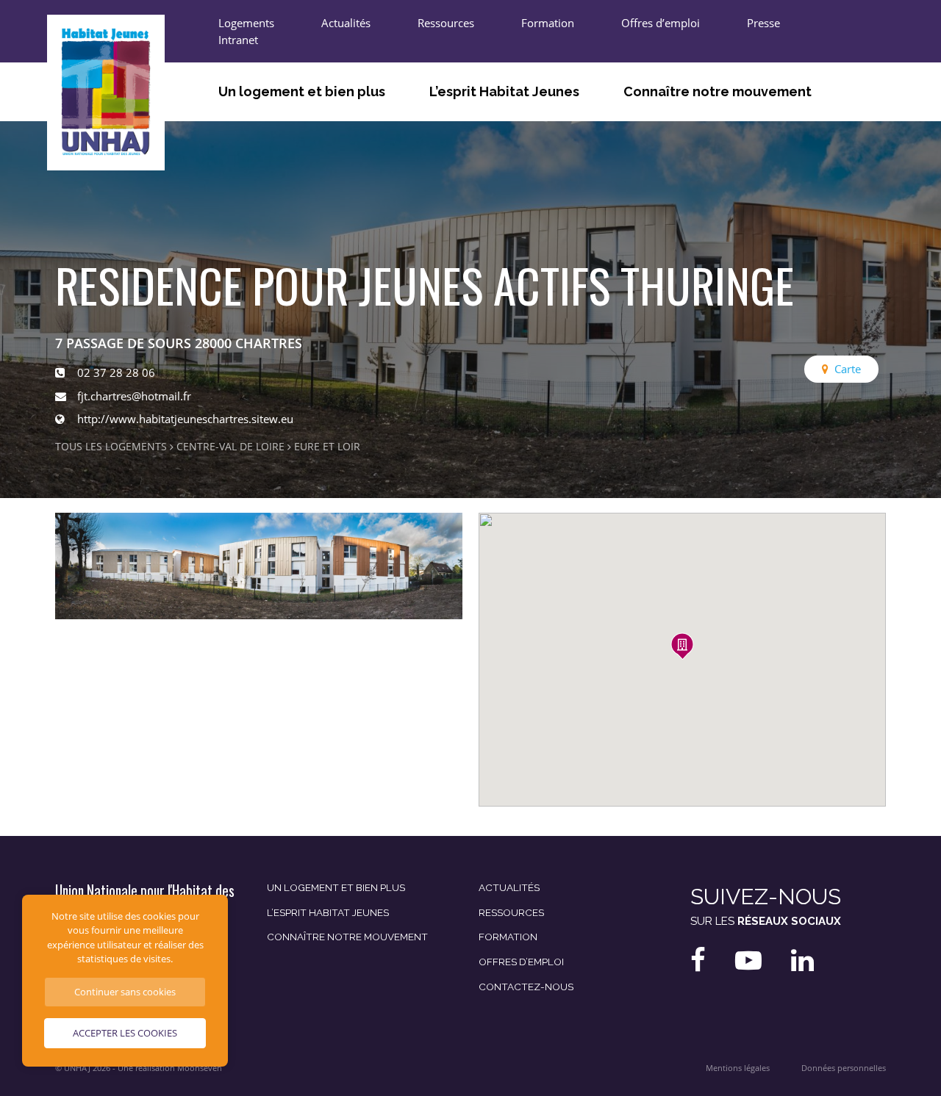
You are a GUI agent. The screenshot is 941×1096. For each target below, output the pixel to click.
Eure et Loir (327, 446)
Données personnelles (843, 1068)
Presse (763, 22)
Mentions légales (738, 1068)
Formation (547, 22)
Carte (847, 368)
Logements (246, 22)
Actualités (346, 22)
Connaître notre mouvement (717, 91)
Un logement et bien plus (301, 91)
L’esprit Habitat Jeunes (504, 91)
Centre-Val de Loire (230, 446)
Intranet (238, 39)
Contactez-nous (526, 986)
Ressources (446, 22)
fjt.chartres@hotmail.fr (134, 396)
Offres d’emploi (660, 22)
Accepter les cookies (125, 1032)
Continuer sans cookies (125, 991)
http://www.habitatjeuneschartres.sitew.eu (185, 418)
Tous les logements (111, 446)
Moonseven (199, 1068)
